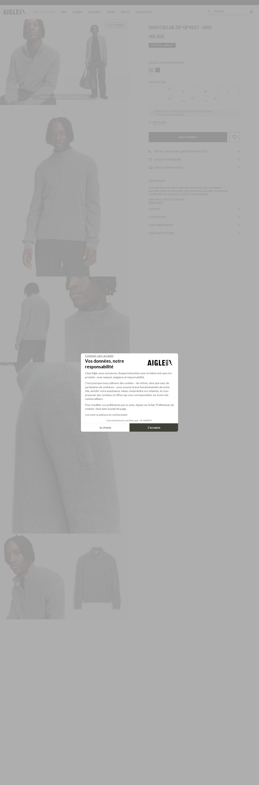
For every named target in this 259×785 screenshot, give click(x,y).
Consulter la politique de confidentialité (106, 414)
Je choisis (105, 427)
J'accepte (154, 427)
